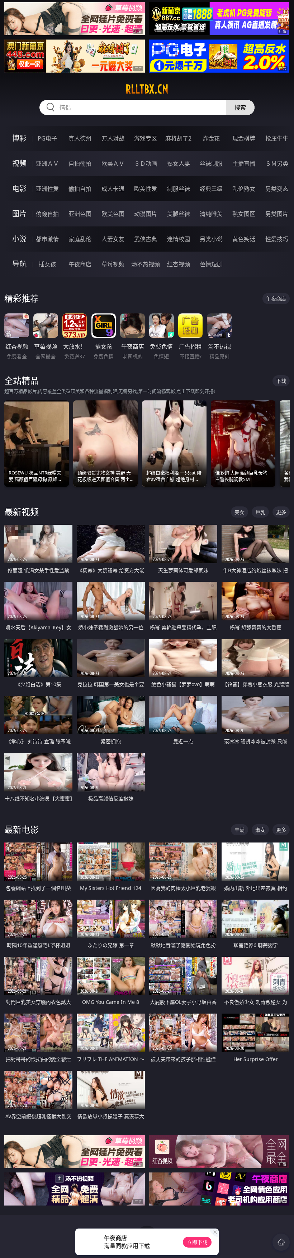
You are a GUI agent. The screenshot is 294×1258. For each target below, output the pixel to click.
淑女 (260, 829)
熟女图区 (243, 214)
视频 (19, 163)
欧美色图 (112, 214)
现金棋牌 (243, 138)
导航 (19, 264)
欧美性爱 (145, 189)
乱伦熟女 (243, 189)
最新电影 (21, 829)
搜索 (240, 107)
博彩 (19, 138)
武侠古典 (145, 239)
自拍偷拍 (79, 163)
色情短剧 (211, 264)
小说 (19, 239)
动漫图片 (145, 214)
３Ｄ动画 (145, 163)
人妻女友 (112, 239)
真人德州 (79, 138)
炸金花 (211, 138)
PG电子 (47, 138)
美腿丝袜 (178, 214)
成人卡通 (112, 189)
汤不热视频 (145, 264)
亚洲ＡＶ (47, 163)
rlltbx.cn (147, 89)
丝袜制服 (211, 163)
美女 (239, 512)
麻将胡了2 (178, 138)
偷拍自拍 (79, 189)
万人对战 (112, 138)
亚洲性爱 (47, 189)
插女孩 (47, 264)
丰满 (239, 829)
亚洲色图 (79, 214)
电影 (19, 188)
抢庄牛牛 (276, 138)
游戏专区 (145, 138)
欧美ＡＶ (112, 163)
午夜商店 (79, 264)
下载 (281, 380)
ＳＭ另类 (276, 163)
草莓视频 (112, 264)
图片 (19, 214)
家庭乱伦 (79, 239)
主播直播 (243, 163)
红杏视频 (178, 264)
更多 (281, 512)
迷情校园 (178, 239)
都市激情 (47, 239)
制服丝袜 (178, 189)
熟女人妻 (178, 163)
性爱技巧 (276, 239)
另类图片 (276, 214)
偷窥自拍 (47, 214)
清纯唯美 (211, 214)
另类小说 (211, 239)
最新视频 (21, 512)
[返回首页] (281, 1242)
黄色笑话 (243, 239)
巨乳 (260, 512)
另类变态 (276, 189)
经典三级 (211, 189)
